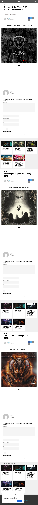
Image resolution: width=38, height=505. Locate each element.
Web (3, 122)
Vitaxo (9, 18)
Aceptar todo (19, 500)
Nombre (4, 114)
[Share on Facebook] (29, 18)
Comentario (5, 102)
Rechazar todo (12, 500)
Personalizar (6, 500)
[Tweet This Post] (31, 18)
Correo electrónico (6, 118)
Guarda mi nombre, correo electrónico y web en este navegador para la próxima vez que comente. (17, 126)
